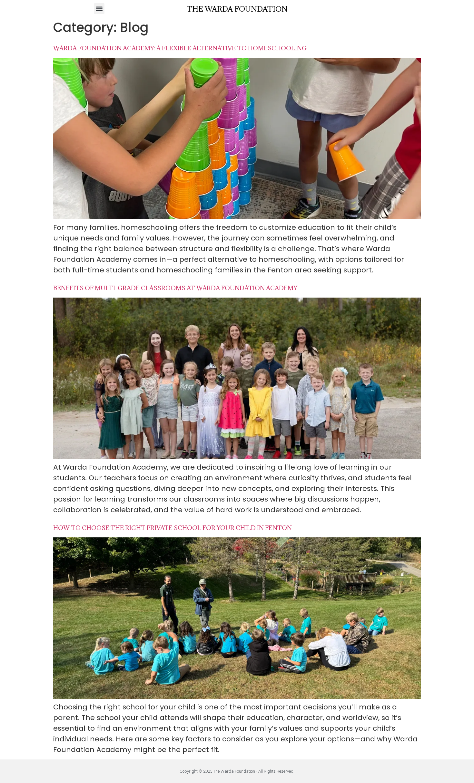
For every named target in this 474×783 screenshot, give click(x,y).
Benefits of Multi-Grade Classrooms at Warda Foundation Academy (175, 288)
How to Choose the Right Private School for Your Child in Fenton (172, 528)
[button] (99, 8)
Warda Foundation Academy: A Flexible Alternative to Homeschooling (180, 48)
